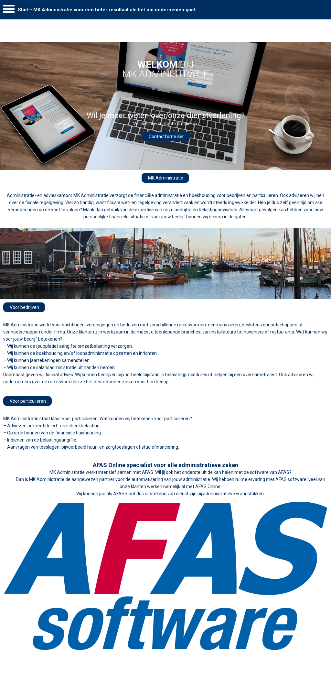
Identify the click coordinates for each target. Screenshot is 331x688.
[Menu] (9, 10)
